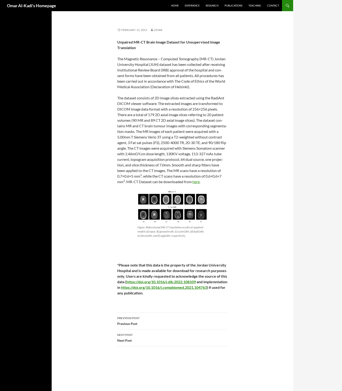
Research (212, 5)
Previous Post (128, 321)
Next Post (125, 337)
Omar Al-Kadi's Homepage (31, 5)
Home (175, 5)
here (196, 181)
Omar (158, 30)
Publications (233, 5)
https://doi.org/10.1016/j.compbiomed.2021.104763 (164, 287)
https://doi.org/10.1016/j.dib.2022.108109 (161, 282)
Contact (273, 5)
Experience (192, 5)
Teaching (254, 5)
